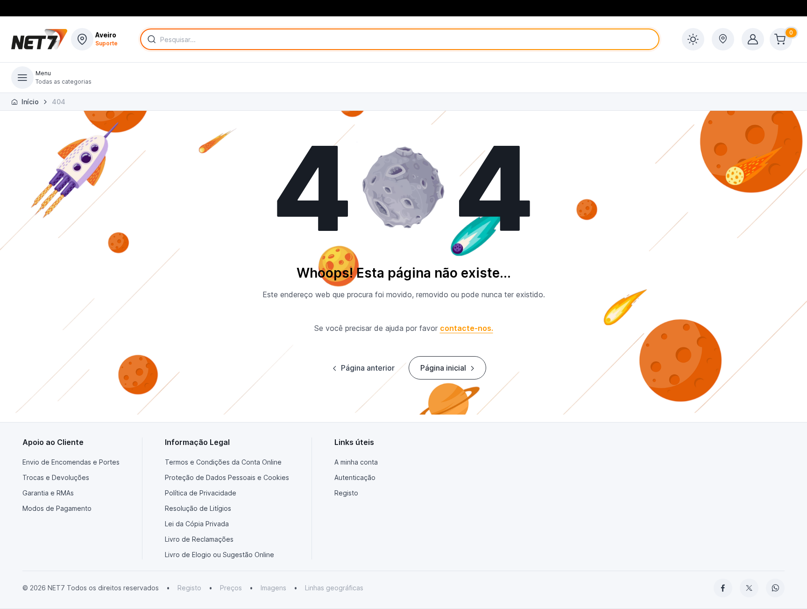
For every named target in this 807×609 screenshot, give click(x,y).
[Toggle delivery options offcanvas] (723, 39)
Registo (346, 493)
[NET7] (39, 39)
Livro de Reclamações (199, 539)
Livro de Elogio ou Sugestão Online (219, 555)
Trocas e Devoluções (55, 477)
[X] (749, 588)
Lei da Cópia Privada (197, 524)
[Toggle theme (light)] (693, 39)
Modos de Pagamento (57, 508)
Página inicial (443, 368)
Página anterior (368, 368)
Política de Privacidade (200, 493)
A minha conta (356, 462)
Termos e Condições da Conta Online (223, 462)
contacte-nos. (466, 328)
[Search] (150, 39)
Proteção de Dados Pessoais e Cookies (227, 477)
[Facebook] (723, 588)
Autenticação (354, 477)
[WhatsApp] (775, 588)
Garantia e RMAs (48, 493)
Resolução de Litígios (198, 508)
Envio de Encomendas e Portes (71, 462)
